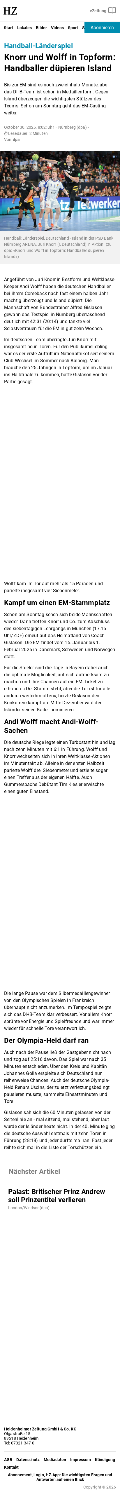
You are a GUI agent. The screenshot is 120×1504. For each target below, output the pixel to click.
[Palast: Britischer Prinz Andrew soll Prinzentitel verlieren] (60, 1182)
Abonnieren (102, 27)
